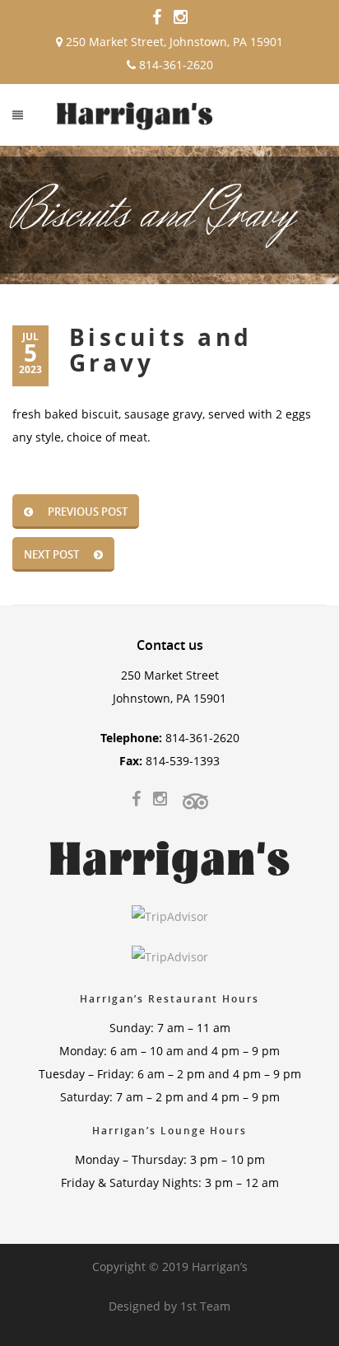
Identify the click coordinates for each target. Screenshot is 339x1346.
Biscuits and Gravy (161, 350)
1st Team (205, 1306)
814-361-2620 (174, 64)
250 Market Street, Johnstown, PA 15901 (173, 41)
